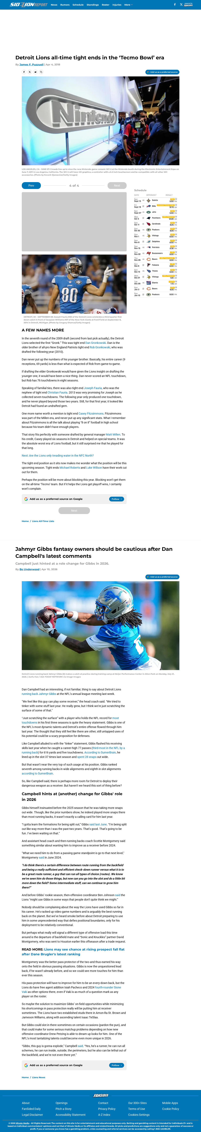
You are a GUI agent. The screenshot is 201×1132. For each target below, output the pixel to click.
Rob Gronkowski (100, 347)
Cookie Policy (170, 1109)
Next (117, 185)
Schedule (78, 4)
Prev (31, 185)
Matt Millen (113, 434)
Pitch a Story (64, 1109)
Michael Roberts (70, 467)
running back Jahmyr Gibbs (39, 694)
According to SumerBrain (100, 752)
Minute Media (22, 1123)
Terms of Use (136, 1109)
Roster (105, 4)
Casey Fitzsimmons (90, 413)
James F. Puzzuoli (32, 64)
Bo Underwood (29, 569)
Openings (62, 1103)
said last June (98, 824)
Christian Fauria (57, 392)
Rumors (64, 4)
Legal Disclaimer (32, 1114)
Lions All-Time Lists (43, 521)
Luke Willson (94, 467)
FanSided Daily (31, 1109)
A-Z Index (104, 1114)
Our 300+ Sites (137, 1103)
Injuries (116, 4)
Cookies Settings (139, 1114)
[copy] (41, 72)
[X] (181, 4)
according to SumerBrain (37, 773)
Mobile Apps (170, 1103)
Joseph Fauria (93, 388)
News (54, 4)
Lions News (38, 1077)
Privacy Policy (107, 1109)
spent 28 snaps (86, 757)
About (26, 1103)
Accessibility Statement (70, 1114)
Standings (93, 4)
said (41, 857)
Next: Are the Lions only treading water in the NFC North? (58, 455)
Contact (103, 1103)
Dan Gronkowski (95, 342)
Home (25, 521)
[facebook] (175, 4)
